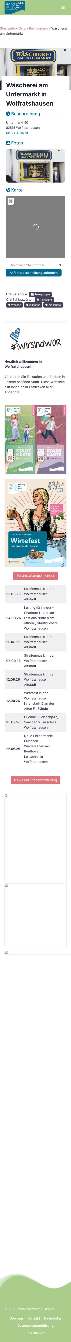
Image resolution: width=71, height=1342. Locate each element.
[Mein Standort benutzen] (60, 265)
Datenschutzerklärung (35, 1326)
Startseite (7, 28)
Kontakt (34, 1318)
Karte (17, 190)
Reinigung (45, 299)
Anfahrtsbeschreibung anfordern (34, 273)
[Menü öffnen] (62, 7)
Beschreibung (25, 113)
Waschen (34, 304)
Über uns (16, 1318)
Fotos (17, 143)
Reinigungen (38, 28)
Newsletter (53, 1318)
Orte (22, 28)
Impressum (36, 1333)
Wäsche (15, 304)
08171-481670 (17, 133)
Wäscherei (54, 304)
